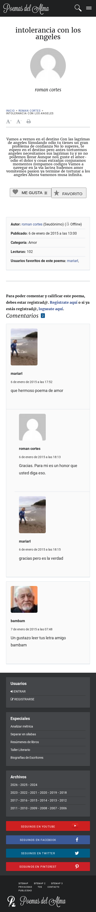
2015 (33, 800)
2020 (43, 792)
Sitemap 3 (57, 883)
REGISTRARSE (24, 699)
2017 (14, 800)
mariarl (72, 261)
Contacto (53, 887)
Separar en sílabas (23, 734)
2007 (53, 808)
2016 (23, 800)
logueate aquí (51, 309)
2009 (33, 808)
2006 (63, 808)
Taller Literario (20, 749)
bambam (18, 621)
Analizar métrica (21, 726)
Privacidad (25, 887)
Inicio (10, 110)
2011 (14, 808)
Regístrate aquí (63, 302)
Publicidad (25, 890)
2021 (33, 792)
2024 (33, 784)
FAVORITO (71, 194)
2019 (53, 792)
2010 (23, 808)
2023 (14, 792)
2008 (43, 808)
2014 (43, 800)
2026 (14, 784)
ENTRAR (20, 691)
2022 (23, 792)
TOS (40, 887)
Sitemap (23, 883)
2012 (63, 800)
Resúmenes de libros (24, 742)
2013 (53, 800)
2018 (63, 792)
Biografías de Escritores (26, 757)
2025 (23, 784)
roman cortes (30, 110)
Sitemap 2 (40, 883)
